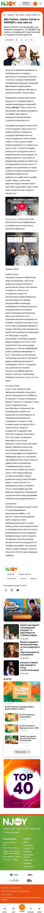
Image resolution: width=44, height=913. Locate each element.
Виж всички (20, 752)
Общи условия (6, 894)
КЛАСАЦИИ (28, 845)
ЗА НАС (26, 857)
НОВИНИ (27, 839)
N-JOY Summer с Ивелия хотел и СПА (29, 727)
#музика (34, 578)
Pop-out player (12, 832)
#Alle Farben (11, 578)
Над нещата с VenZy (12, 856)
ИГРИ (25, 842)
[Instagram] (12, 590)
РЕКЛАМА (27, 863)
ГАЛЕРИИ (27, 852)
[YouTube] (17, 590)
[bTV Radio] (14, 874)
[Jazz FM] (30, 874)
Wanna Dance (11, 219)
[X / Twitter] (21, 40)
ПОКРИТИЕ (28, 860)
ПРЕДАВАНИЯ (9, 839)
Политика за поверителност (11, 888)
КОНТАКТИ (28, 867)
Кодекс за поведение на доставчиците (15, 891)
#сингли (23, 578)
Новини (10, 15)
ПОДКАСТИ (28, 848)
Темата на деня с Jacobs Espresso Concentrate (28, 738)
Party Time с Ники (10, 848)
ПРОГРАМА (28, 855)
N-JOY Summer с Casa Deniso (27, 716)
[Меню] (41, 3)
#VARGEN (10, 574)
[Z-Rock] (30, 880)
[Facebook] (16, 40)
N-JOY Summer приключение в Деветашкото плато (19, 708)
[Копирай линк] (31, 40)
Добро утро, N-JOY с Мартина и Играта (11, 852)
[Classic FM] (14, 880)
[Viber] (26, 40)
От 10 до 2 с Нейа (10, 860)
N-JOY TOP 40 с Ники (9, 843)
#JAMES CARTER (24, 574)
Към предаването (22, 617)
